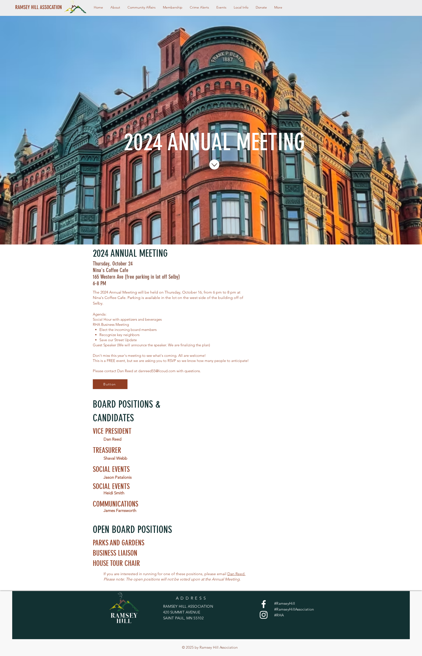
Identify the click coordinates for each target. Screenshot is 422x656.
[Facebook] (263, 604)
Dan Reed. (236, 573)
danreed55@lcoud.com (157, 371)
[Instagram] (263, 615)
